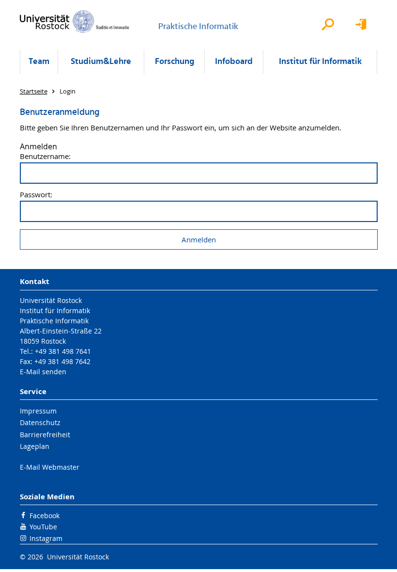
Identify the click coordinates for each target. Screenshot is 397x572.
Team (39, 62)
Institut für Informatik (320, 62)
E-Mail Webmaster (49, 467)
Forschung (174, 62)
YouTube (43, 526)
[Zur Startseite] (74, 21)
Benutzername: (45, 156)
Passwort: (36, 194)
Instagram (46, 538)
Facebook (45, 515)
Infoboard (234, 62)
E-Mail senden (43, 371)
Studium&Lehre (101, 62)
